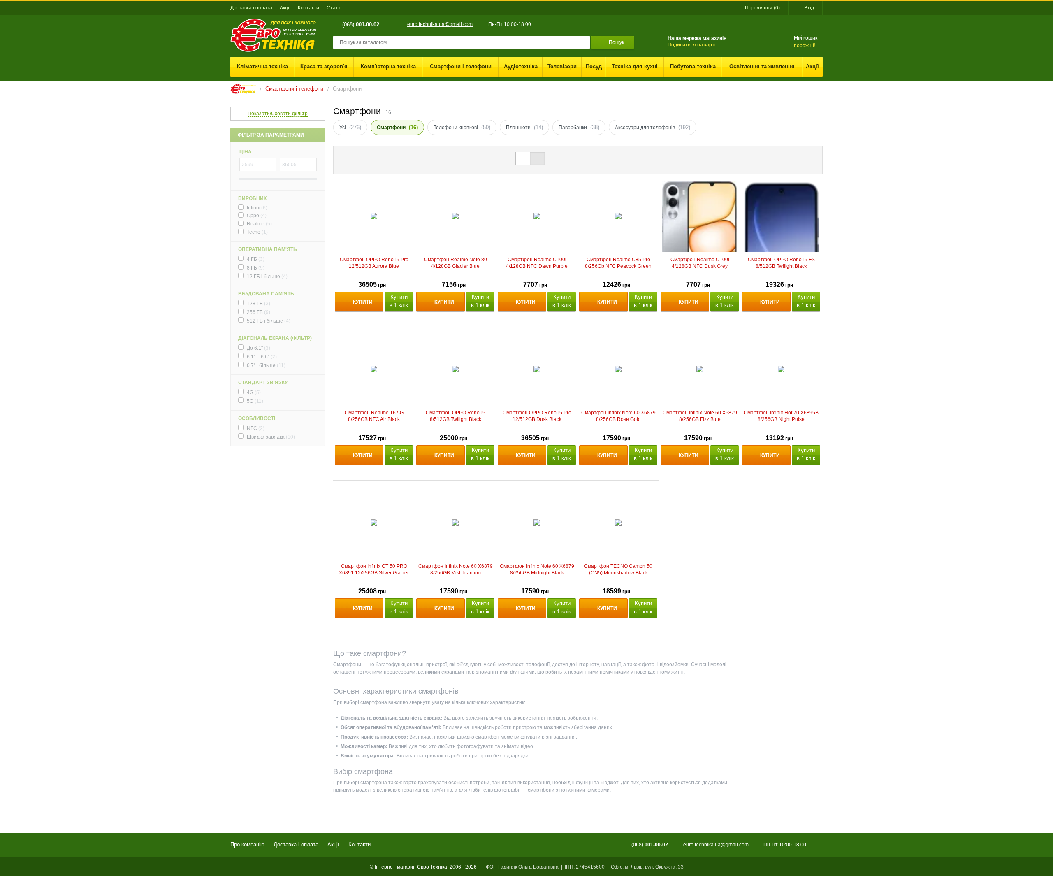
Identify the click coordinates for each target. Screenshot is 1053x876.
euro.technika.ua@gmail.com (440, 24)
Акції (285, 7)
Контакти (308, 7)
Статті (334, 7)
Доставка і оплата (251, 7)
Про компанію (247, 844)
